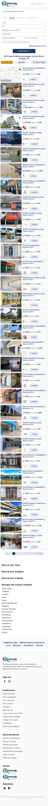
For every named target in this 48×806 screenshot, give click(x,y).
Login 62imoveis (9, 694)
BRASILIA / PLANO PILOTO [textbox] (12, 30)
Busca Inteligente (9, 697)
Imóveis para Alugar (10, 745)
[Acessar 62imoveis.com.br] (10, 777)
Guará (4, 600)
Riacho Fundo (7, 612)
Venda (33, 4)
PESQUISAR (22, 51)
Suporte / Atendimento (11, 738)
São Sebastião (7, 621)
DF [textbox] (4, 26)
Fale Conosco (8, 704)
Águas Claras (7, 588)
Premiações (7, 723)
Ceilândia (5, 591)
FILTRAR (8, 62)
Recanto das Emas (9, 609)
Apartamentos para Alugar (13, 751)
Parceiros (6, 707)
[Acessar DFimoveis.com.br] (10, 771)
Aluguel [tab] (11, 18)
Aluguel (38, 4)
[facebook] (5, 681)
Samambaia (6, 615)
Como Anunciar (8, 700)
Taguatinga (6, 626)
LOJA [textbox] (4, 22)
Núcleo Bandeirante (9, 603)
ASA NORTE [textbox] (7, 34)
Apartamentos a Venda (11, 748)
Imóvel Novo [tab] (21, 18)
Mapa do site (8, 710)
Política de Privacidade (12, 717)
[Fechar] (3, 797)
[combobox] (24, 22)
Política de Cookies (10, 720)
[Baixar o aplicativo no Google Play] (9, 788)
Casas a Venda (8, 754)
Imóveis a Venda (9, 741)
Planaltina (5, 606)
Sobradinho (6, 624)
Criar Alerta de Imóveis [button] (38, 46)
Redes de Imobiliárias (11, 726)
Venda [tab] (5, 18)
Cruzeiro (5, 594)
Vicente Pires (7, 629)
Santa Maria (6, 618)
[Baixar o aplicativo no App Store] (5, 788)
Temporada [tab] (32, 18)
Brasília (4, 632)
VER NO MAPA (40, 62)
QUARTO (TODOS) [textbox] (9, 38)
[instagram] (9, 681)
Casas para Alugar (10, 758)
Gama (4, 597)
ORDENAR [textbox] (21, 62)
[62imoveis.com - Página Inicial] (9, 4)
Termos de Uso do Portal (12, 713)
